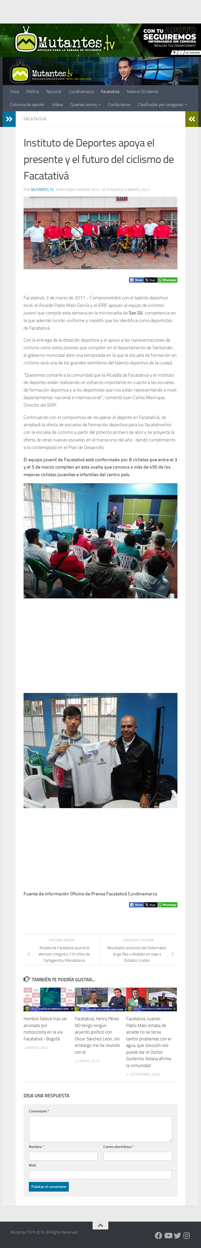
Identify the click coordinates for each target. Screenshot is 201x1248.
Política (32, 91)
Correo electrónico (118, 1147)
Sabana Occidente (142, 91)
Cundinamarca (81, 91)
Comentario (39, 1111)
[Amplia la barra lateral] (9, 119)
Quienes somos (83, 104)
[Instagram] (187, 1235)
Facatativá (110, 91)
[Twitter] (177, 1235)
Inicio (14, 91)
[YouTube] (168, 1235)
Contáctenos (119, 104)
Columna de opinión (27, 104)
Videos (57, 104)
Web (32, 1165)
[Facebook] (158, 1235)
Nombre (36, 1147)
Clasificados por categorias (160, 104)
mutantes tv (42, 190)
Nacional (54, 91)
